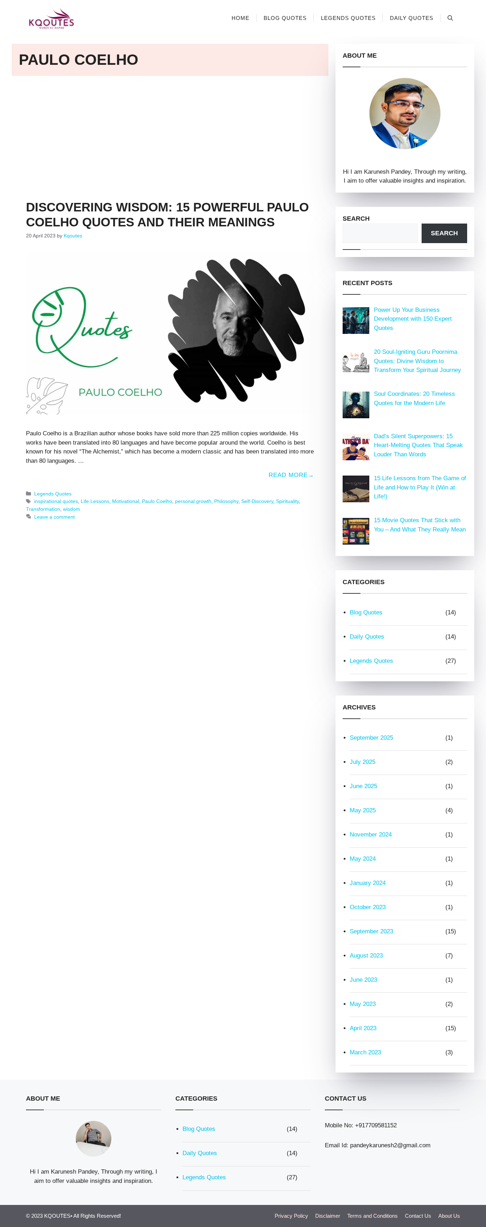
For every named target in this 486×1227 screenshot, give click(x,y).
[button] (450, 18)
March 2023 (365, 1052)
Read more (288, 475)
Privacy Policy (291, 1216)
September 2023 (371, 931)
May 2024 (363, 858)
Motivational (125, 501)
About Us (449, 1216)
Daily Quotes (411, 18)
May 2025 (363, 810)
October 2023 (368, 907)
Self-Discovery (257, 501)
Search (356, 218)
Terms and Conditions (372, 1216)
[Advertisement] (170, 133)
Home (240, 18)
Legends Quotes (348, 18)
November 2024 (371, 834)
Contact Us (418, 1216)
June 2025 (363, 786)
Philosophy (226, 501)
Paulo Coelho (157, 501)
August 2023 (366, 955)
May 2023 (363, 1004)
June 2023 (363, 979)
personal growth (193, 501)
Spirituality (287, 501)
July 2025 (362, 762)
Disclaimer (327, 1216)
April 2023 (363, 1028)
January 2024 (368, 883)
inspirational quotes (56, 501)
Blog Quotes (285, 18)
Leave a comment (54, 517)
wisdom (71, 509)
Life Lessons (95, 501)
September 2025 (371, 737)
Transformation (43, 509)
